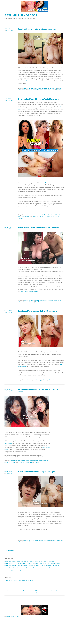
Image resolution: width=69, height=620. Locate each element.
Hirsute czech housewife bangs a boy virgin (36, 472)
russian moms (29, 462)
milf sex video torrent (40, 567)
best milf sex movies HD (36, 561)
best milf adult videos (29, 215)
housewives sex (48, 216)
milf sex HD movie (30, 81)
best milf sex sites (39, 215)
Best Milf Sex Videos (20, 15)
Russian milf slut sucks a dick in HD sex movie (37, 311)
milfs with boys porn (9, 462)
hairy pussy (52, 89)
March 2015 (15, 580)
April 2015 (7, 580)
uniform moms (56, 592)
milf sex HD (45, 380)
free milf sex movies (40, 88)
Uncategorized (20, 570)
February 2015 (23, 580)
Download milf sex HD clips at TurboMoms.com (38, 99)
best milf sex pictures (20, 563)
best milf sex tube (39, 540)
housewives (44, 590)
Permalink (58, 89)
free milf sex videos (46, 565)
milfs (7, 592)
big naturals (32, 89)
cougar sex (35, 216)
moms (10, 592)
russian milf (8, 443)
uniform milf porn (42, 592)
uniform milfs (50, 592)
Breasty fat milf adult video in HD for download (38, 227)
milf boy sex (33, 460)
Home (61, 16)
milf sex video (25, 216)
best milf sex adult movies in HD (31, 291)
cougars (12, 590)
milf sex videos (51, 380)
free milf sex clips (37, 380)
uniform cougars (34, 592)
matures (57, 590)
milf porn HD (56, 216)
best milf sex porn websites (49, 183)
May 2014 (30, 580)
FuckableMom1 (9, 229)
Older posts (9, 550)
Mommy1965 (9, 30)
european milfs (45, 89)
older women (15, 592)
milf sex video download (51, 88)
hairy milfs (41, 216)
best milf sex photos (15, 460)
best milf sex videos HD (50, 215)
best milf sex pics (28, 380)
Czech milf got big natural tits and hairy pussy (38, 29)
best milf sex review (40, 300)
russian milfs (22, 462)
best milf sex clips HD (29, 88)
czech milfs (38, 89)
